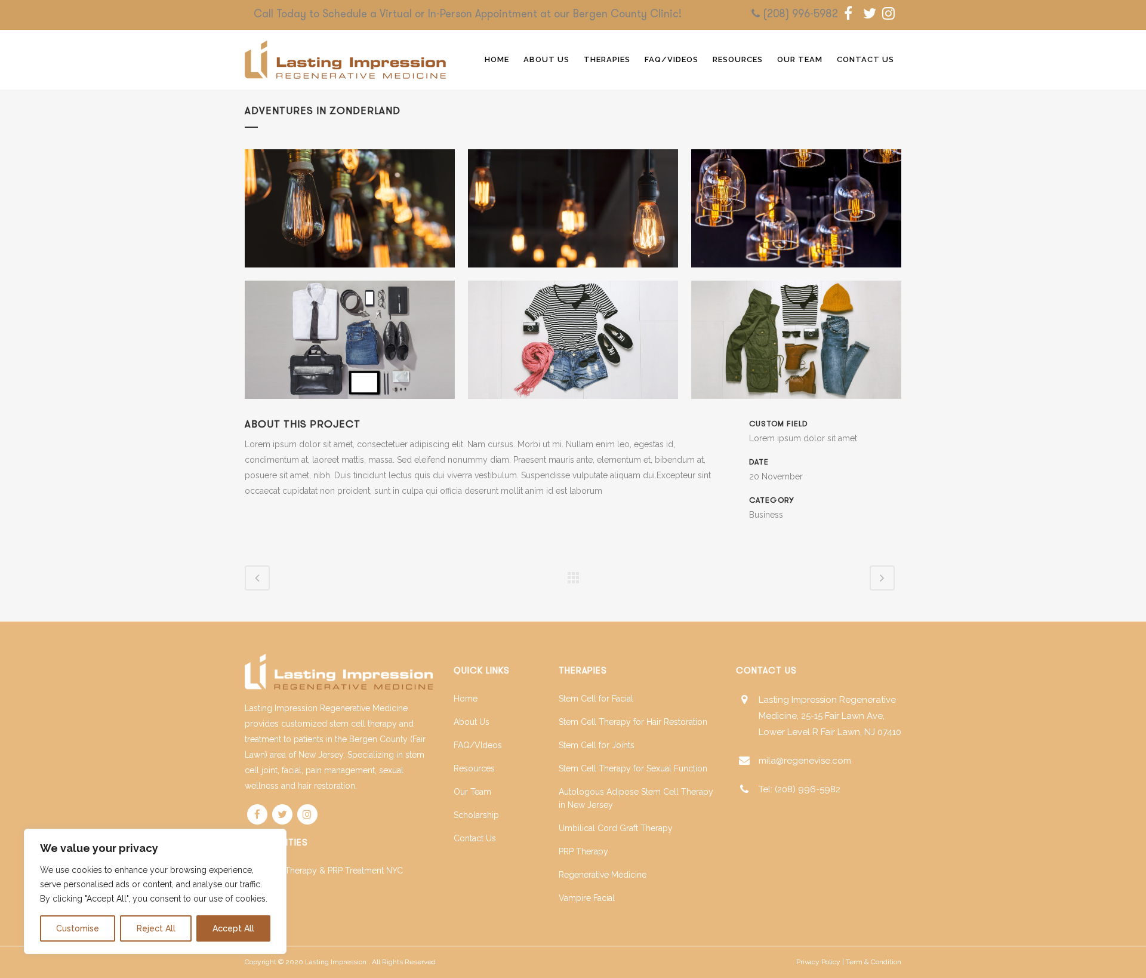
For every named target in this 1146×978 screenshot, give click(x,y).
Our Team (472, 791)
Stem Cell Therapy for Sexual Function (633, 768)
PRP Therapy (583, 851)
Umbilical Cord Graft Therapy (616, 828)
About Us (471, 722)
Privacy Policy (818, 962)
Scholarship (476, 815)
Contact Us (475, 838)
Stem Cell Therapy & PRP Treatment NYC (324, 870)
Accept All (233, 928)
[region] (155, 891)
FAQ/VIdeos (478, 745)
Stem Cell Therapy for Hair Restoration (633, 722)
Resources (474, 768)
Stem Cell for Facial (596, 698)
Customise (77, 928)
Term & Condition (873, 962)
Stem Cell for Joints (596, 745)
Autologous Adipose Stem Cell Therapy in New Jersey (636, 798)
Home (466, 698)
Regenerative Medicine (602, 874)
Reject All (156, 928)
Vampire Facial (587, 898)
